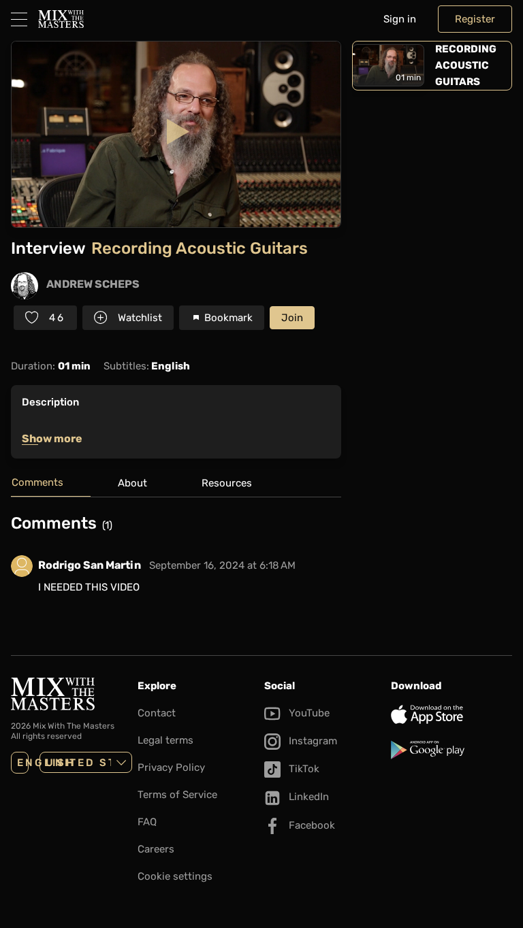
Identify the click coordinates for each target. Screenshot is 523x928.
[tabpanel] (176, 563)
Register (475, 19)
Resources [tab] (227, 483)
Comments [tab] (37, 482)
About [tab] (132, 483)
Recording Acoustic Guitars (465, 65)
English (23, 763)
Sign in (399, 19)
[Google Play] (451, 749)
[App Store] (451, 714)
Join (292, 318)
